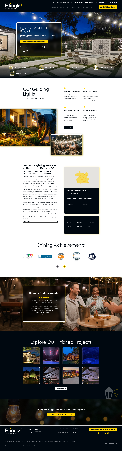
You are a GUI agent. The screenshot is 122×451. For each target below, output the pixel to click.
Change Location (78, 2)
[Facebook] (98, 433)
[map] (81, 177)
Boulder (79, 222)
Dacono (69, 226)
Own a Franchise (89, 2)
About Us (68, 127)
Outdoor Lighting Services (59, 7)
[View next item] (64, 266)
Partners (101, 2)
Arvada (69, 222)
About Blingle (75, 7)
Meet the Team (88, 7)
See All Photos (61, 388)
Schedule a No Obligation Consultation (108, 7)
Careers (73, 432)
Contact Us (74, 429)
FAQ (96, 2)
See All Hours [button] (27, 50)
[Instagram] (101, 433)
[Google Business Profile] (108, 433)
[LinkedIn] (105, 433)
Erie (89, 226)
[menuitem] (59, 7)
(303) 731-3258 (112, 2)
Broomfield (91, 222)
